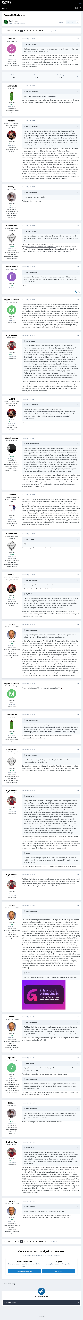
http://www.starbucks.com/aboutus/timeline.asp (41, 247)
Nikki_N (11, 187)
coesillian (11, 495)
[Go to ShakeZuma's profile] (11, 238)
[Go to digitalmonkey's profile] (11, 448)
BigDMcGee (11, 335)
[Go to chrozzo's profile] (6, 22)
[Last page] (45, 31)
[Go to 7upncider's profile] (11, 1067)
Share (60, 22)
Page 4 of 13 (54, 31)
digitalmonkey (11, 438)
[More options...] (78, 39)
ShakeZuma (11, 226)
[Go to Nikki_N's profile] (11, 197)
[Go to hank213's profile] (11, 135)
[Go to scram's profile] (11, 634)
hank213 (11, 121)
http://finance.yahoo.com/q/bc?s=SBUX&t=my (55, 251)
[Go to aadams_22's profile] (11, 96)
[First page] (4, 31)
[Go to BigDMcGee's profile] (11, 345)
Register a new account (24, 1271)
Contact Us (41, 1317)
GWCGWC (11, 39)
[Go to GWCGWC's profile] (11, 48)
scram (12, 624)
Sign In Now (58, 1271)
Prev (8, 31)
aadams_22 (11, 86)
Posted (28, 39)
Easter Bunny (12, 267)
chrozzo (14, 21)
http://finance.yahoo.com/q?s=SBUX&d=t (42, 96)
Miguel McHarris (11, 300)
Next (41, 31)
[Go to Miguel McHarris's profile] (11, 310)
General (22, 23)
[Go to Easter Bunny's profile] (11, 276)
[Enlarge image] (25, 641)
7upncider (11, 1058)
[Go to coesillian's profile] (11, 509)
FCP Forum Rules (10, 1302)
